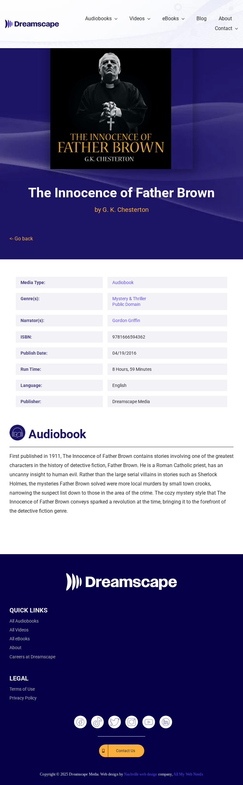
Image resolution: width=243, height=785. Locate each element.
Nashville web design (140, 774)
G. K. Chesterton (126, 209)
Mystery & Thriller (129, 298)
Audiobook (123, 282)
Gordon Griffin (126, 320)
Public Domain (126, 304)
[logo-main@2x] (32, 22)
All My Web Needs (188, 774)
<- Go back (21, 239)
